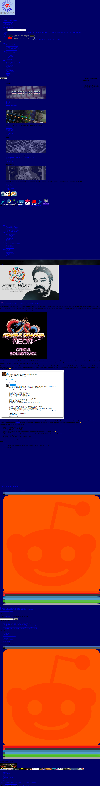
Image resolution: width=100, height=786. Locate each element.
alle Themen (9, 103)
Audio (4, 60)
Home (1, 264)
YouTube (23, 490)
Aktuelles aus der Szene (11, 105)
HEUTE (8, 102)
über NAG (8, 184)
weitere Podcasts (10, 160)
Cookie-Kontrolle (26, 782)
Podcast (73, 32)
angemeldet (7, 616)
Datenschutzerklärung (16, 782)
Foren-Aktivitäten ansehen (9, 23)
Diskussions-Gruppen (8, 22)
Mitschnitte (60, 32)
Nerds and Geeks (7, 67)
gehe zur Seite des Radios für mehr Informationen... (30, 205)
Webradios (78, 32)
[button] (4, 493)
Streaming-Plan (67, 32)
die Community (9, 185)
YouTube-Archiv (10, 130)
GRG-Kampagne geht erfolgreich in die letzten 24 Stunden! (17, 623)
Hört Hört (4, 608)
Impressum (33, 782)
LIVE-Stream (9, 128)
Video (4, 51)
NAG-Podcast (9, 158)
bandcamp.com (7, 488)
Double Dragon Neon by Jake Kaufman (9, 486)
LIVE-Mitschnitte (10, 129)
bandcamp (17, 422)
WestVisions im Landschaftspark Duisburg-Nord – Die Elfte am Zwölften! (20, 628)
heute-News (41, 32)
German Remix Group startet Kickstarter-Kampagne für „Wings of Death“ (20, 627)
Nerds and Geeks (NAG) (11, 784)
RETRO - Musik (36, 303)
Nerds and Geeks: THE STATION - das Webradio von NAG (20, 157)
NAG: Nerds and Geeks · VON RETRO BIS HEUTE (48, 39)
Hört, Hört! (21, 303)
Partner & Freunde (10, 188)
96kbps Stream (13, 198)
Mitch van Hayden (27, 785)
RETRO (8, 101)
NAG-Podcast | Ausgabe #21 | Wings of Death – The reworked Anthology (20, 625)
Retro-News (34, 32)
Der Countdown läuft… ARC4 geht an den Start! (14, 624)
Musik (18, 608)
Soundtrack (23, 608)
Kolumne (15, 608)
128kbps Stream (3, 198)
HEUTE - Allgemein (5, 303)
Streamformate (9, 132)
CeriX (1, 302)
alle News (28, 32)
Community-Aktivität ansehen (10, 20)
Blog (4, 43)
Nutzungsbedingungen (8, 27)
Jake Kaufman (9, 608)
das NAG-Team (9, 186)
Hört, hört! (47, 32)
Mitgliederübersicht (7, 24)
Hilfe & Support (6, 26)
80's (1, 608)
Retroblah (8, 134)
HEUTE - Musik (14, 303)
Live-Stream (53, 32)
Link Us (8, 189)
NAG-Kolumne (28, 303)
